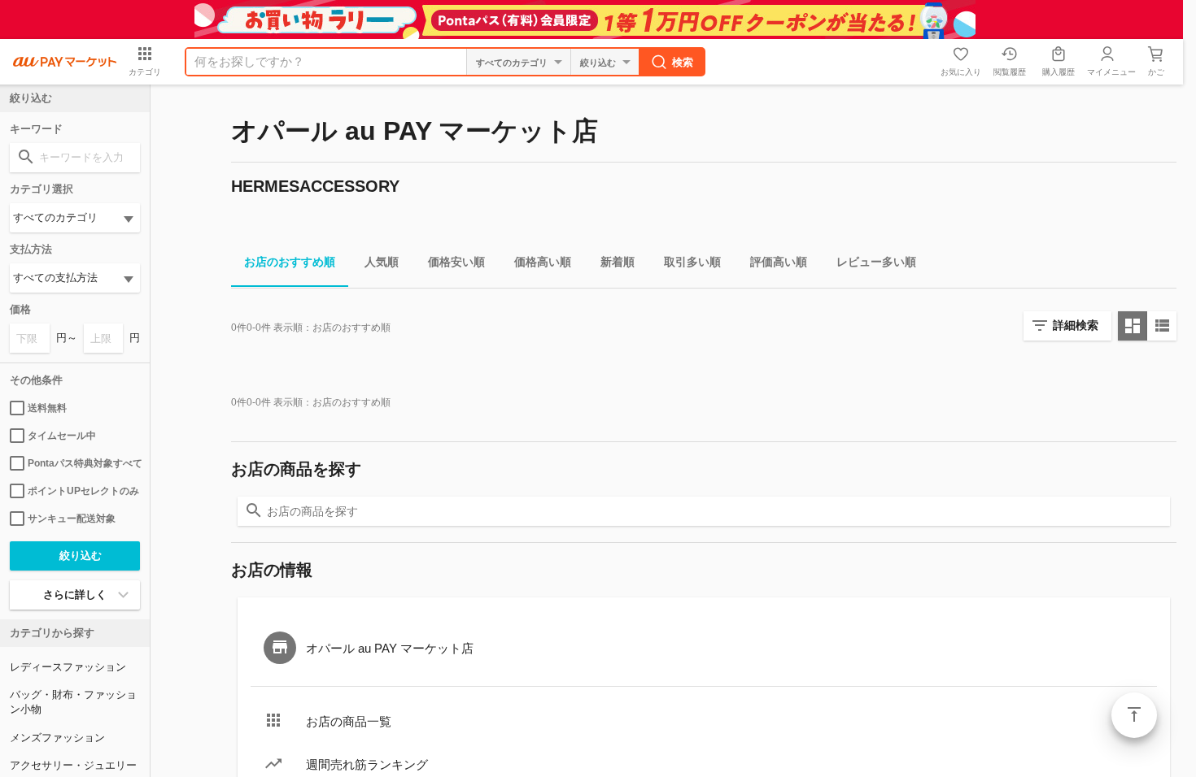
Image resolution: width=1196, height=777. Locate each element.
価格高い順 (542, 261)
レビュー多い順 (876, 261)
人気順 (381, 261)
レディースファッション (68, 667)
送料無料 (47, 408)
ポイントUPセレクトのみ (83, 491)
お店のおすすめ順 (289, 261)
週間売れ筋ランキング (367, 764)
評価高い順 (778, 261)
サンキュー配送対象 (72, 518)
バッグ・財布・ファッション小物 (73, 701)
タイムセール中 (62, 435)
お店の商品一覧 (348, 721)
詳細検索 (1075, 325)
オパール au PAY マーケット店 (390, 648)
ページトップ (1134, 715)
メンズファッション (57, 737)
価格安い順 (456, 261)
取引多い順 (692, 261)
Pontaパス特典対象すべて (84, 463)
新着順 (617, 261)
